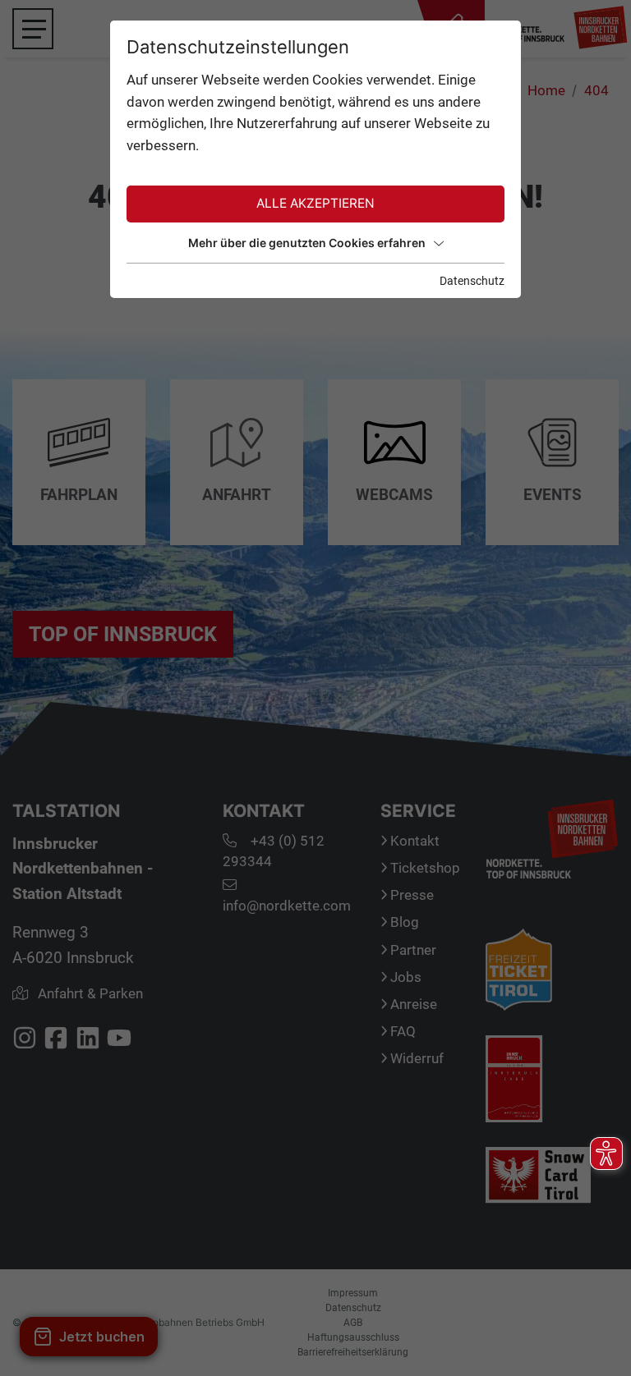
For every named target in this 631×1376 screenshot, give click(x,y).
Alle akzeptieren (315, 203)
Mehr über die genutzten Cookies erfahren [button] (307, 243)
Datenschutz (472, 280)
